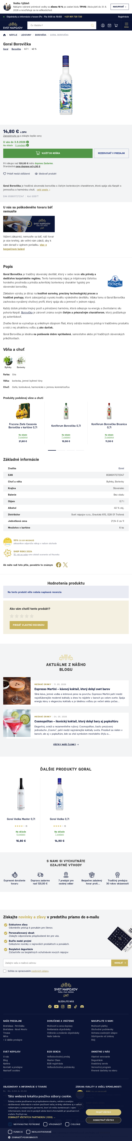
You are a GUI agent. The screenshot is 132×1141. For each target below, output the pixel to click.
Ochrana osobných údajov (104, 1033)
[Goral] (115, 281)
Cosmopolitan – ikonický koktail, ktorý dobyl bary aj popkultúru (76, 721)
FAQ (93, 1040)
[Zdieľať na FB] (58, 565)
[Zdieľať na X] (65, 565)
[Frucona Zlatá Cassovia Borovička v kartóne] (23, 411)
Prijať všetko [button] (103, 1112)
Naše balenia (53, 1036)
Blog (5, 1060)
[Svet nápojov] (4, 35)
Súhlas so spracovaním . (28, 971)
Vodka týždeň (21, 3)
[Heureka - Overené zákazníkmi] (7, 542)
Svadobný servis (99, 1063)
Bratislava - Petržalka (13, 1026)
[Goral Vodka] (59, 794)
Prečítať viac (21, 1114)
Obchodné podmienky (102, 1029)
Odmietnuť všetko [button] (103, 1120)
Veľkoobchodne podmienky (61, 1067)
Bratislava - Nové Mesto (15, 1029)
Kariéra (6, 1063)
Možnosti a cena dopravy (59, 1026)
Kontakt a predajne (13, 1067)
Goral (5, 49)
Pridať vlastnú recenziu (28, 625)
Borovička (16, 49)
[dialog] (66, 1116)
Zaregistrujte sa (11, 136)
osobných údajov (39, 971)
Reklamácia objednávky (59, 1029)
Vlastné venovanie (100, 1056)
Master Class (53, 1060)
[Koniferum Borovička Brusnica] (109, 411)
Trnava (6, 1033)
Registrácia (123, 17)
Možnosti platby (99, 1026)
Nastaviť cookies (11, 1070)
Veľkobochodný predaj (58, 1056)
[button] (45, 1117)
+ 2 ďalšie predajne (12, 1040)
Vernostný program (101, 1067)
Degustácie (97, 1060)
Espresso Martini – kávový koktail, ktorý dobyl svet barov (72, 689)
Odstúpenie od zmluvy (102, 1036)
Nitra (5, 1036)
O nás (6, 1056)
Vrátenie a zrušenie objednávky (63, 1033)
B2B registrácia (55, 1063)
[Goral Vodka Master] (21, 794)
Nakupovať (118, 7)
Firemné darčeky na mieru (104, 1070)
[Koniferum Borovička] (66, 411)
